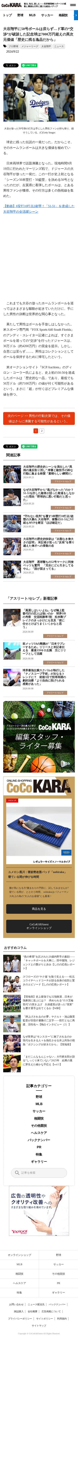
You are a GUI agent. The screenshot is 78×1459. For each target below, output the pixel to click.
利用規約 (62, 1318)
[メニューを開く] (73, 5)
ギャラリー (39, 1161)
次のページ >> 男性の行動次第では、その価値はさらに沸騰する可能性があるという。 (39, 418)
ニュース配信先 (36, 1304)
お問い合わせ (16, 1304)
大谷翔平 (46, 46)
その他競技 (39, 1125)
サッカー (47, 15)
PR (39, 1147)
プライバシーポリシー (20, 1318)
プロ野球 (13, 46)
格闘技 (63, 15)
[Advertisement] (39, 260)
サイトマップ (39, 1325)
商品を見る (39, 908)
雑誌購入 (19, 1311)
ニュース (59, 46)
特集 (39, 1154)
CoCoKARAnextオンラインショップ (39, 926)
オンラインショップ (19, 1254)
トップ (7, 15)
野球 (20, 15)
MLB (32, 15)
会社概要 (32, 1311)
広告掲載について (51, 1311)
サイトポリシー (44, 1318)
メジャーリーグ (29, 46)
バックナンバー (39, 1140)
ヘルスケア (39, 1132)
